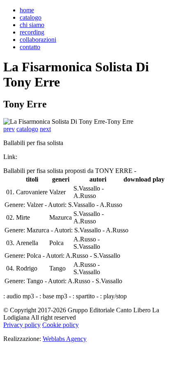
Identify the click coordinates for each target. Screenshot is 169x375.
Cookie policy (60, 324)
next (45, 128)
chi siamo (32, 24)
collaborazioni (38, 39)
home (27, 10)
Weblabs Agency (65, 338)
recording (32, 32)
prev (9, 128)
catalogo (30, 17)
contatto (30, 46)
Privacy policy (22, 324)
